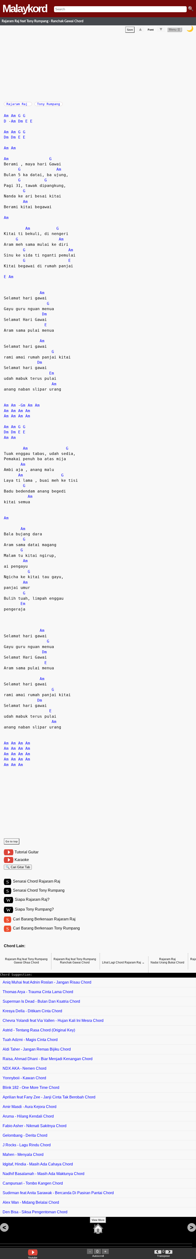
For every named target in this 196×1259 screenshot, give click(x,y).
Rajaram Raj (17, 104)
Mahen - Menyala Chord (23, 1155)
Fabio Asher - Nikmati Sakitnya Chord (34, 1126)
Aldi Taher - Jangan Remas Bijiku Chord (37, 1049)
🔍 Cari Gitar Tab (18, 867)
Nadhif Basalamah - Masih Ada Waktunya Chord (43, 1174)
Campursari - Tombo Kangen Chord (33, 1183)
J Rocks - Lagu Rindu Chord (27, 1145)
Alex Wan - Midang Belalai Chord (31, 1202)
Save (130, 29)
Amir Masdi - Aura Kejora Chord (29, 1107)
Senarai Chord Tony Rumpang (39, 890)
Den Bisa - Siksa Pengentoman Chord (35, 1212)
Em (51, 373)
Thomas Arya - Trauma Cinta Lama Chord (38, 992)
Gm (23, 405)
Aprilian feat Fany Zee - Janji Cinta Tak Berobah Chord (49, 1097)
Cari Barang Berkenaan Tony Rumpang (46, 928)
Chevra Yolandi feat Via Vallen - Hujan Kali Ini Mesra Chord (53, 1020)
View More (98, 1220)
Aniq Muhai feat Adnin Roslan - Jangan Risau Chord (47, 982)
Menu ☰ (174, 29)
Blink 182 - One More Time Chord (31, 1088)
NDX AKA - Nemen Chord (24, 1068)
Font (151, 29)
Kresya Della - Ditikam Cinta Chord (32, 1011)
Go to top (11, 841)
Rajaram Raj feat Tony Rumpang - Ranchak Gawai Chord (42, 21)
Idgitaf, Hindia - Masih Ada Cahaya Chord (38, 1164)
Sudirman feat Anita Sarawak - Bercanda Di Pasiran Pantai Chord (58, 1193)
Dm (20, 121)
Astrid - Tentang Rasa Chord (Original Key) (39, 1030)
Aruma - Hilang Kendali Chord (28, 1116)
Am (6, 115)
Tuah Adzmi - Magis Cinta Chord (30, 1040)
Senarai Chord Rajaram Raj (36, 881)
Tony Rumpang (48, 104)
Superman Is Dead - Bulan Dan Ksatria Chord (41, 1001)
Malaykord (24, 8)
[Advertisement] (100, 66)
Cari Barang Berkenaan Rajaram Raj (44, 919)
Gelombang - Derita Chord (25, 1135)
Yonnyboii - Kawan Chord (24, 1078)
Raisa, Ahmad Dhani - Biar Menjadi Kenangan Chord (48, 1059)
